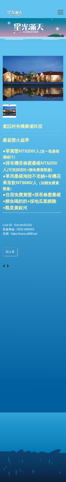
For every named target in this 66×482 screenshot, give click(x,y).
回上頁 (10, 251)
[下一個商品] (9, 266)
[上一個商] (4, 266)
